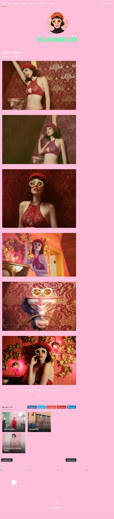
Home (3, 3)
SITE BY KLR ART (57, 507)
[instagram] (110, 3)
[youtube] (103, 3)
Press (32, 3)
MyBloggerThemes (37, 510)
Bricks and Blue (34, 429)
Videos (24, 3)
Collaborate (41, 3)
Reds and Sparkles (9, 429)
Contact (52, 3)
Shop (9, 3)
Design (16, 3)
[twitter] (106, 3)
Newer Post (7, 460)
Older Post (71, 460)
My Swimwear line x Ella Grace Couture (12, 449)
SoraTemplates (14, 510)
